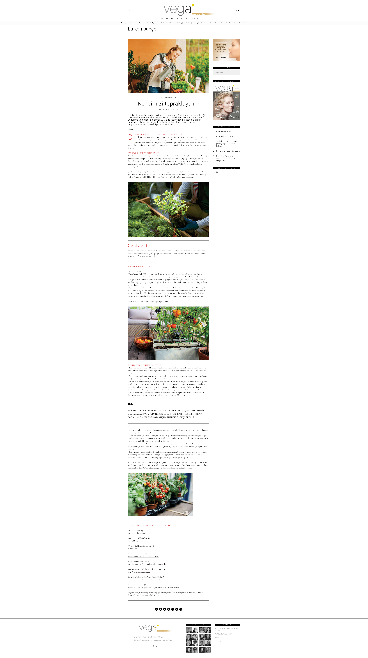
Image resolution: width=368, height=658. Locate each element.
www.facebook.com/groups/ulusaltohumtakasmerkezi (147, 564)
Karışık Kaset (225, 23)
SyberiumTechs (166, 640)
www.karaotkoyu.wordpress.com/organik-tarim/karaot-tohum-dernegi (153, 587)
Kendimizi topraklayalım (168, 103)
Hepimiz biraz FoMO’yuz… (226, 136)
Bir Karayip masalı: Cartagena (228, 151)
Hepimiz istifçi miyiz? (224, 131)
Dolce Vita (213, 23)
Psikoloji (189, 23)
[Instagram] (236, 10)
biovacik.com (133, 549)
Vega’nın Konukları (201, 23)
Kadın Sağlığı (179, 23)
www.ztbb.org (133, 541)
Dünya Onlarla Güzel (240, 23)
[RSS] (239, 10)
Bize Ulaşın (218, 641)
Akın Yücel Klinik (145, 637)
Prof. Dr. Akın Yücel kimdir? (223, 634)
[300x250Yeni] (226, 50)
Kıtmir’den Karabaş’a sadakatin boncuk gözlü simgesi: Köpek (225, 158)
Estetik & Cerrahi (165, 23)
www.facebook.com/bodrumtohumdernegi (143, 556)
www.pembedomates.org (137, 533)
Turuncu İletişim (146, 640)
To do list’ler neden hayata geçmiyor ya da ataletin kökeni (226, 143)
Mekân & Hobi (172, 97)
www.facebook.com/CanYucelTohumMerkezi (144, 580)
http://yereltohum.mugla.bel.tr (139, 572)
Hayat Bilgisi (151, 23)
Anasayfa (124, 23)
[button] (237, 72)
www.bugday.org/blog (149, 592)
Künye (217, 637)
